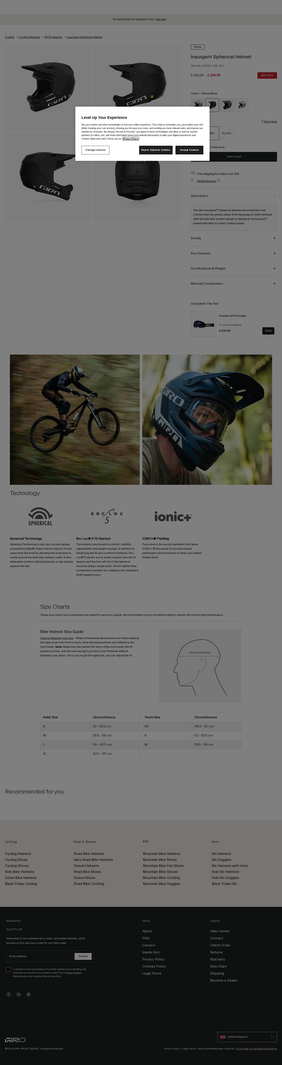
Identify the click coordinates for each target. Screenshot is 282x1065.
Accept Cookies (189, 150)
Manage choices (95, 150)
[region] (142, 134)
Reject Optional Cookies (155, 150)
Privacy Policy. (131, 138)
